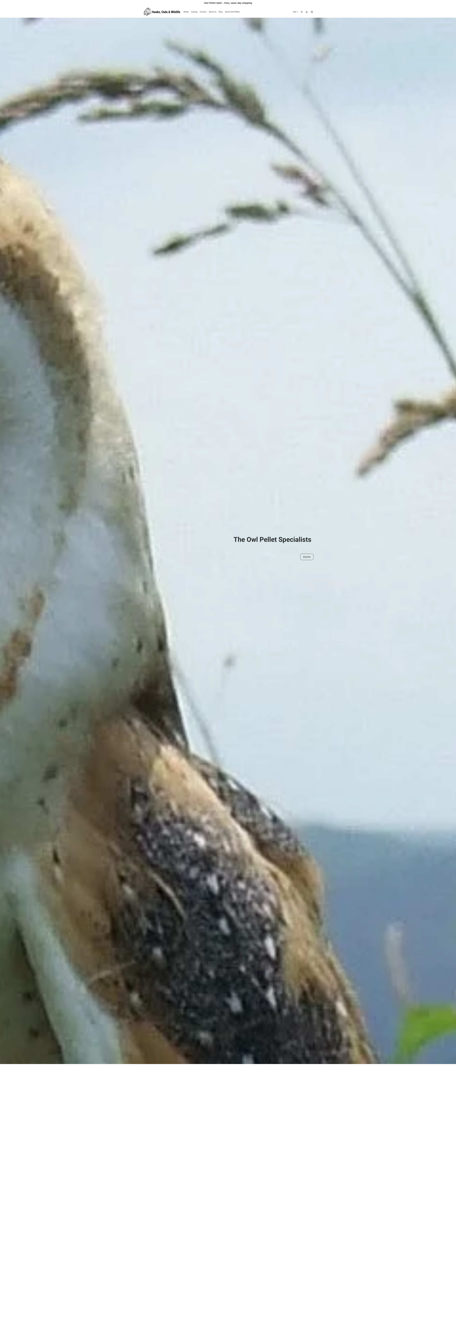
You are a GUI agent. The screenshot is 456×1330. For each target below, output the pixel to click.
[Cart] (311, 11)
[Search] (301, 11)
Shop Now (307, 557)
